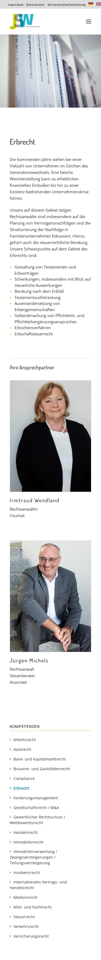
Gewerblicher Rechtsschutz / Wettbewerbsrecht (37, 819)
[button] (88, 22)
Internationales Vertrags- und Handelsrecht (38, 884)
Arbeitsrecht (24, 739)
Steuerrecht (24, 916)
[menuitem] (16, 5)
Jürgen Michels (29, 660)
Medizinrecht (25, 897)
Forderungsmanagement (35, 797)
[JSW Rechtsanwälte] (25, 21)
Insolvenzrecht (26, 872)
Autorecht (22, 749)
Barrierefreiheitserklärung (67, 4)
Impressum (16, 4)
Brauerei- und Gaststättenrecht (41, 768)
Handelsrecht (25, 832)
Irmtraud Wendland (35, 500)
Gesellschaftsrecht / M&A (36, 807)
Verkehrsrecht (26, 926)
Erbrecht (21, 788)
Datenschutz (35, 4)
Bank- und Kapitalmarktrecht (39, 759)
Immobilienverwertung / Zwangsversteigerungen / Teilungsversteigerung (33, 857)
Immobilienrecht (28, 842)
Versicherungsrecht (31, 936)
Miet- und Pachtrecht (32, 907)
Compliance (24, 778)
